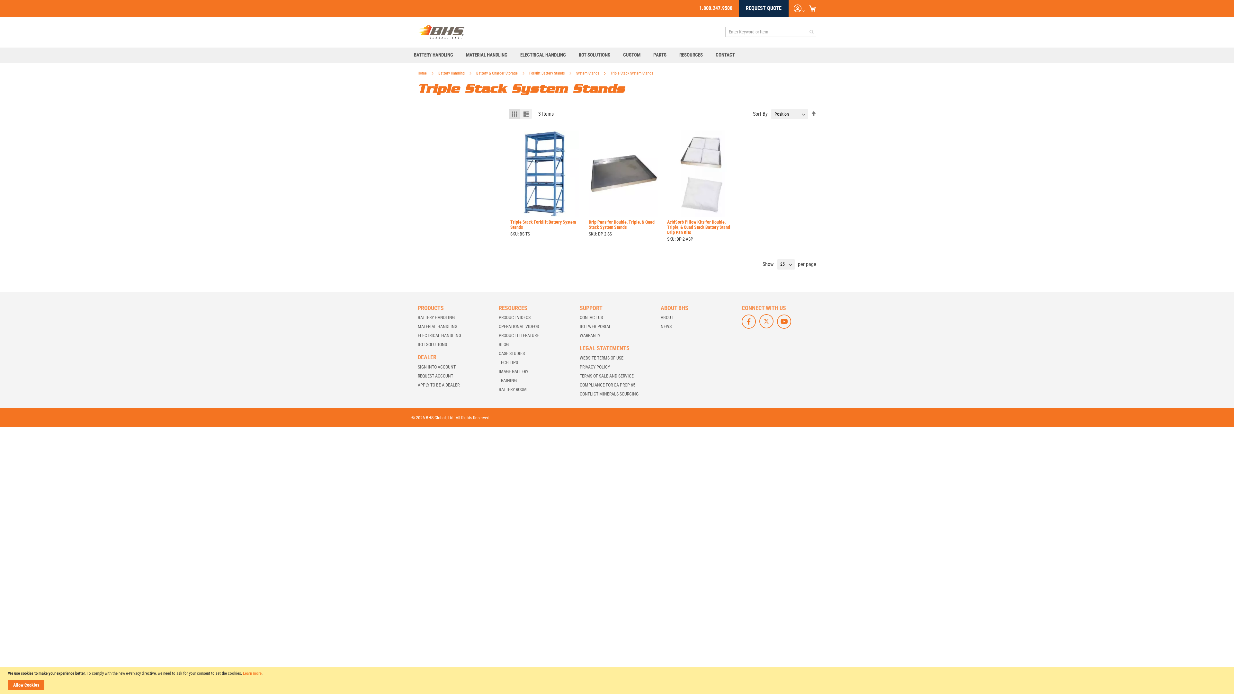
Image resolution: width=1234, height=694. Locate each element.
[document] (618, 680)
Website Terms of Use (601, 357)
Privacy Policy (595, 366)
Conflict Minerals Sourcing (609, 393)
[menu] (617, 55)
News (666, 326)
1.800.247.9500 (715, 8)
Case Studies (512, 353)
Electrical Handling (439, 335)
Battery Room (513, 389)
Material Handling (437, 326)
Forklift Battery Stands (547, 73)
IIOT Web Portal (595, 326)
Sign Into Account (437, 366)
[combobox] (770, 32)
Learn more (252, 673)
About (667, 317)
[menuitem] (437, 55)
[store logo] (441, 32)
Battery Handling (452, 73)
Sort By (760, 114)
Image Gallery (513, 371)
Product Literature (519, 335)
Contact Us (591, 317)
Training (508, 380)
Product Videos (515, 317)
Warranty (590, 335)
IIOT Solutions (432, 344)
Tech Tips (508, 362)
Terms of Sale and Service (607, 375)
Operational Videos (519, 326)
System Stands (588, 73)
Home (423, 73)
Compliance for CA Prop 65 (607, 384)
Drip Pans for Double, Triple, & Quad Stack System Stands (622, 224)
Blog (504, 344)
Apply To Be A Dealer (439, 384)
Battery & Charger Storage (497, 73)
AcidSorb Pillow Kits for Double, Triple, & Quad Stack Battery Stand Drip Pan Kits (698, 227)
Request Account (435, 375)
